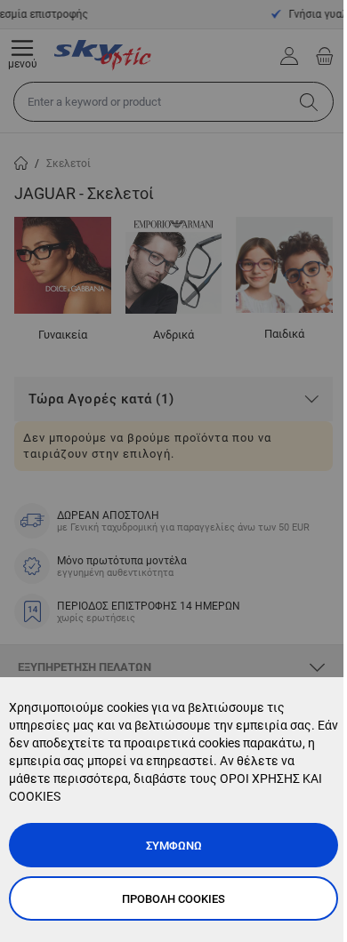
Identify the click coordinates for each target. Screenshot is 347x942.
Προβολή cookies (173, 899)
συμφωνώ (174, 845)
